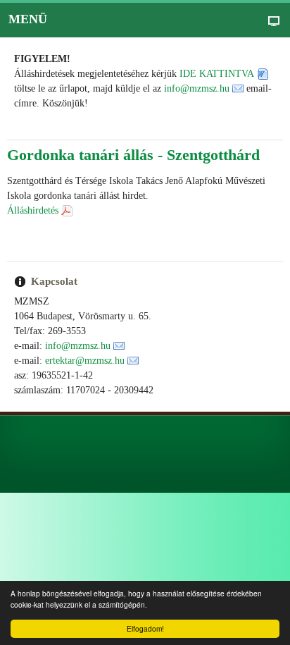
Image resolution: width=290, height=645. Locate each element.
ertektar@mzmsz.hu (85, 360)
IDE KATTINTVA (216, 73)
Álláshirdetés (32, 210)
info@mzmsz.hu (196, 88)
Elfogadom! (145, 628)
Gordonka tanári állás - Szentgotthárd (133, 155)
